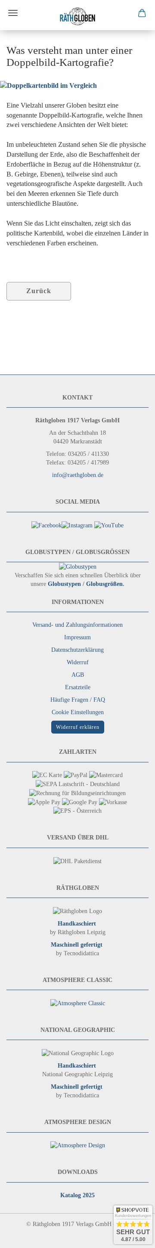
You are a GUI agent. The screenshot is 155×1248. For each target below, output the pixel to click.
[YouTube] (109, 525)
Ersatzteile (77, 687)
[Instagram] (77, 525)
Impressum (77, 637)
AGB (77, 675)
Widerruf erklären (77, 727)
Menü (13, 13)
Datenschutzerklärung (77, 650)
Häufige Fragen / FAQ (77, 700)
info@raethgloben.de (77, 475)
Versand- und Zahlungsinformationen (77, 625)
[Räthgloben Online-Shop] (77, 16)
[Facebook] (46, 525)
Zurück (38, 290)
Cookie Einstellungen (78, 712)
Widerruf (78, 662)
